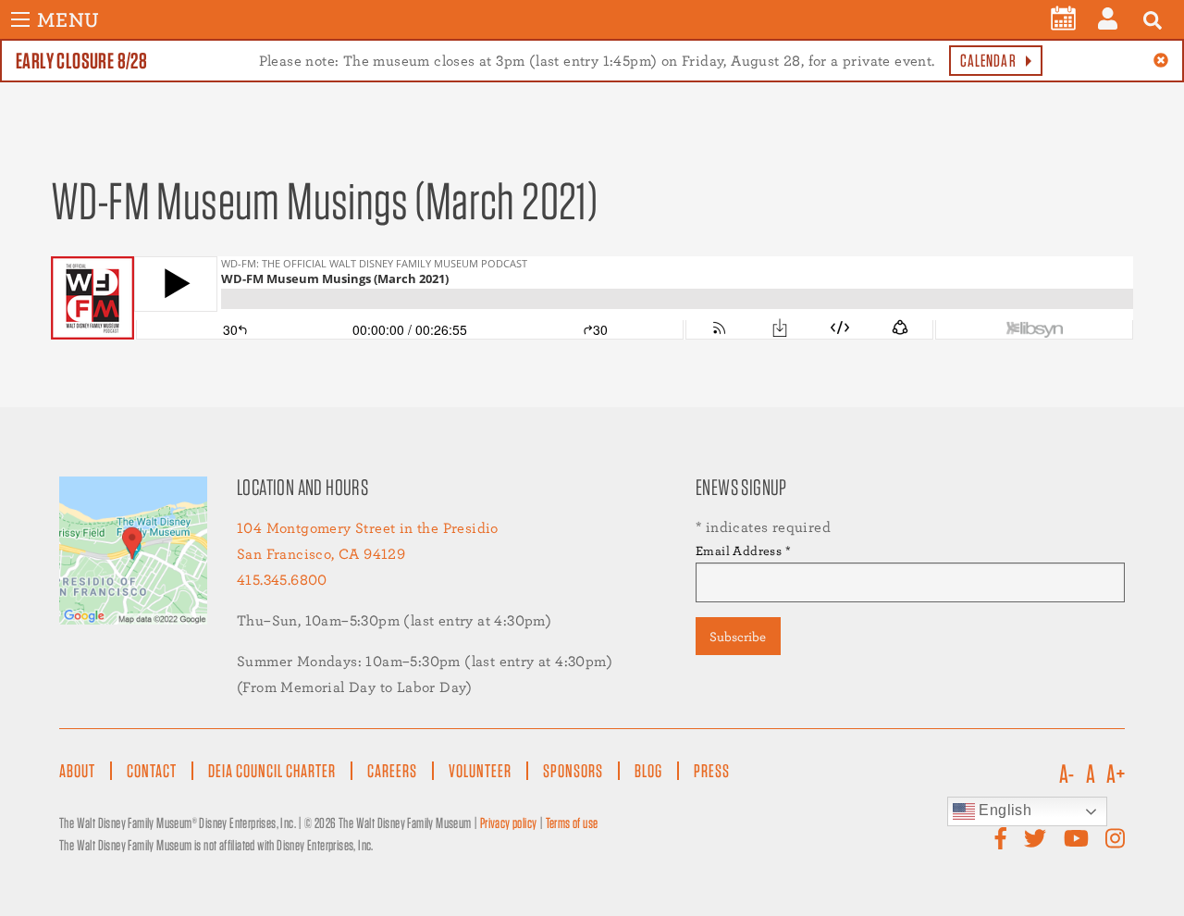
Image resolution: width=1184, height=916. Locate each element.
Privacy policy (508, 823)
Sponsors (573, 770)
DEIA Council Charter (272, 770)
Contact (152, 770)
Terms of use (572, 823)
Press (712, 770)
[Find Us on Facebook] (1000, 838)
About (77, 770)
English (1003, 810)
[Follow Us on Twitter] (1035, 838)
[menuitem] (1063, 18)
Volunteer (480, 770)
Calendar (988, 60)
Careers (392, 770)
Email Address (743, 550)
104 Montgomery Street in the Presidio (368, 528)
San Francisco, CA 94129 (321, 554)
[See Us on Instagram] (1115, 838)
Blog (648, 770)
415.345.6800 (282, 579)
